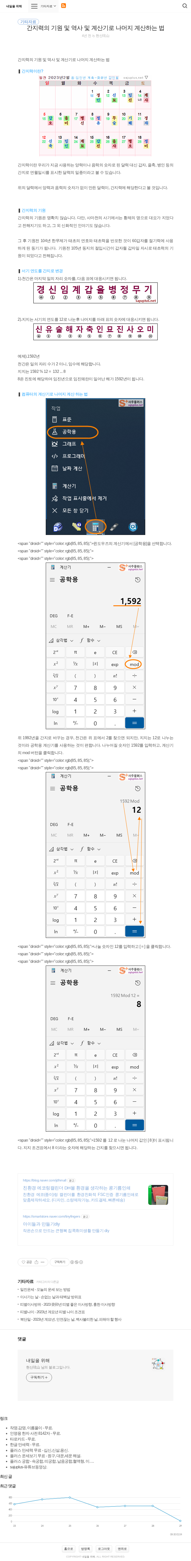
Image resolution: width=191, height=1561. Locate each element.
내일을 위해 (14, 6)
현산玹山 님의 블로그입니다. (48, 1367)
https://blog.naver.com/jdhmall (44, 1180)
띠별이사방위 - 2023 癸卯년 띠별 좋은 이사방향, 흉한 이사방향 (67, 1304)
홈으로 (68, 1549)
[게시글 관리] (43, 1262)
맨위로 (122, 1549)
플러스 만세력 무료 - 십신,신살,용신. (39, 1450)
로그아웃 (104, 1549)
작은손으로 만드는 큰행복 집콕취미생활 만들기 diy (66, 1231)
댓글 (22, 1339)
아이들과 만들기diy (41, 1224)
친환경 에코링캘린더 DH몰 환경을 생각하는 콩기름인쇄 (77, 1187)
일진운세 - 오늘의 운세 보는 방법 (45, 1289)
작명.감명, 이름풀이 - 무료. (31, 1428)
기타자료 (26, 1281)
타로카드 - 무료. (23, 1439)
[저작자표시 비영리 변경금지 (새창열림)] (76, 1262)
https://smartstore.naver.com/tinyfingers (51, 1216)
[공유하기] (36, 1262)
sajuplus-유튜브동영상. (28, 1467)
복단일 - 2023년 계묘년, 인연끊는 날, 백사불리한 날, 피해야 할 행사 (70, 1319)
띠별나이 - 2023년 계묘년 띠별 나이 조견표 (52, 1312)
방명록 (85, 1549)
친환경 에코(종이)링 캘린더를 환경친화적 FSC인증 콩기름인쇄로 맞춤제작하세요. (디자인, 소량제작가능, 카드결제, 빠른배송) (80, 1197)
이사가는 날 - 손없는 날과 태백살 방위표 (50, 1297)
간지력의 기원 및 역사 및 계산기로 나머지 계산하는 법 (95, 27)
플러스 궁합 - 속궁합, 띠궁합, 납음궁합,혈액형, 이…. (52, 1461)
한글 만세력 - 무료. (25, 1444)
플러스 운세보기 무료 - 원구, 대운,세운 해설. (45, 1456)
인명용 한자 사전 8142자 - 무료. (35, 1433)
